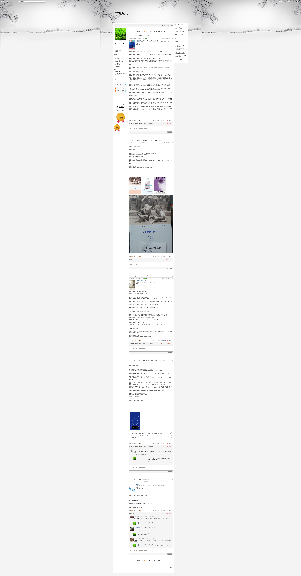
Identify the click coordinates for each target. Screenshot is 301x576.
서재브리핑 (274, 1)
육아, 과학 (118, 64)
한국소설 (118, 56)
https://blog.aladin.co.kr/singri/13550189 (136, 481)
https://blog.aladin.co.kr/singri (121, 14)
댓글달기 (152, 449)
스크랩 (117, 74)
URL (155, 449)
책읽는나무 (136, 527)
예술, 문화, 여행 (119, 63)
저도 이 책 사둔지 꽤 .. (180, 49)
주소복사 (162, 123)
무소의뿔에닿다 (120, 13)
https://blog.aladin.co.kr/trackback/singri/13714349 (144, 343)
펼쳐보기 (163, 28)
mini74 (135, 538)
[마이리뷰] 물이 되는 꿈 (136, 479)
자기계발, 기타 (119, 66)
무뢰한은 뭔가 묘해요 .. (181, 52)
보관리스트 (118, 50)
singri (163, 38)
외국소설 (118, 60)
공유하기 (159, 120)
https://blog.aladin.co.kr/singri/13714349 (136, 278)
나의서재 (269, 1)
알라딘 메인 (15, 1)
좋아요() (139, 120)
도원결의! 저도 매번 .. (180, 43)
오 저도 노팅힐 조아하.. (181, 53)
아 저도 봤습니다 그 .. (180, 56)
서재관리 (280, 1)
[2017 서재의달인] (117, 128)
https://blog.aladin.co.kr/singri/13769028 (136, 38)
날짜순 (170, 28)
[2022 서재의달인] (120, 118)
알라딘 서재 (5, 1)
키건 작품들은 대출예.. (180, 48)
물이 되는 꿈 (138, 484)
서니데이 (136, 449)
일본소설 (118, 58)
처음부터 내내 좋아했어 (141, 280)
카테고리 (118, 71)
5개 (166, 28)
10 (156, 31)
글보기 (158, 25)
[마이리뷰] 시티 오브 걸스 (137, 35)
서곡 (135, 516)
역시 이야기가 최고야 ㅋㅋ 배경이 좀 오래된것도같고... (144, 360)
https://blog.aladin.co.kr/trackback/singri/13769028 (144, 123)
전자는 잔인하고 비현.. (180, 45)
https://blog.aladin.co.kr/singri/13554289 (136, 362)
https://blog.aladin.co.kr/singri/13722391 (136, 142)
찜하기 (164, 120)
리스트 (115, 48)
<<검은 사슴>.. (179, 46)
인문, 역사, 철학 (119, 61)
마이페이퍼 (116, 69)
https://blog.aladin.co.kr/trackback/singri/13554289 (144, 446)
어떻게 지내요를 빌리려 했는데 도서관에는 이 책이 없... (144, 140)
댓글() (171, 35)
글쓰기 (285, 1)
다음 (158, 31)
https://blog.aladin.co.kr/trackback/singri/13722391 (144, 259)
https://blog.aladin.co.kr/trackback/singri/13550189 (144, 513)
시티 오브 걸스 (139, 40)
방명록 (115, 79)
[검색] (126, 97)
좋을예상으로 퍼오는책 (121, 73)
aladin (123, 110)
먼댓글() (134, 120)
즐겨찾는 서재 (291, 1)
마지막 (162, 31)
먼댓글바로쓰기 (168, 123)
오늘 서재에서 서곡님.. (180, 51)
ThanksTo (170, 120)
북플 (10, 1)
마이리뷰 (116, 54)
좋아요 (154, 120)
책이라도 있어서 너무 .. (181, 55)
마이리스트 (118, 51)
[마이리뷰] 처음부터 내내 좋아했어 (139, 276)
